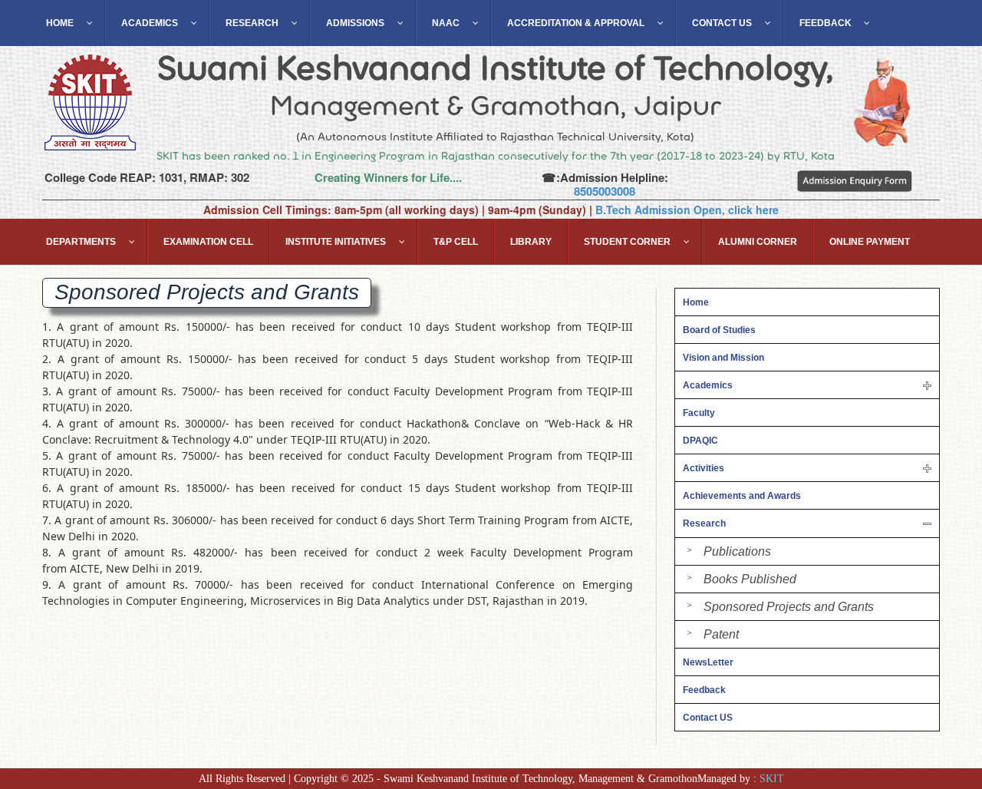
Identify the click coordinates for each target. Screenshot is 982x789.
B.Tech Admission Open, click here (687, 209)
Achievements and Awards (742, 495)
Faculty (699, 413)
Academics (708, 385)
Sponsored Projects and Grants (789, 606)
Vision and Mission (723, 357)
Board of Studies (719, 330)
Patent (721, 634)
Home (696, 302)
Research (704, 523)
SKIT (772, 778)
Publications (737, 551)
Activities (703, 468)
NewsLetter (708, 662)
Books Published (750, 579)
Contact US (708, 717)
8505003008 (604, 191)
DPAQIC (700, 440)
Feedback (704, 690)
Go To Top (928, 704)
